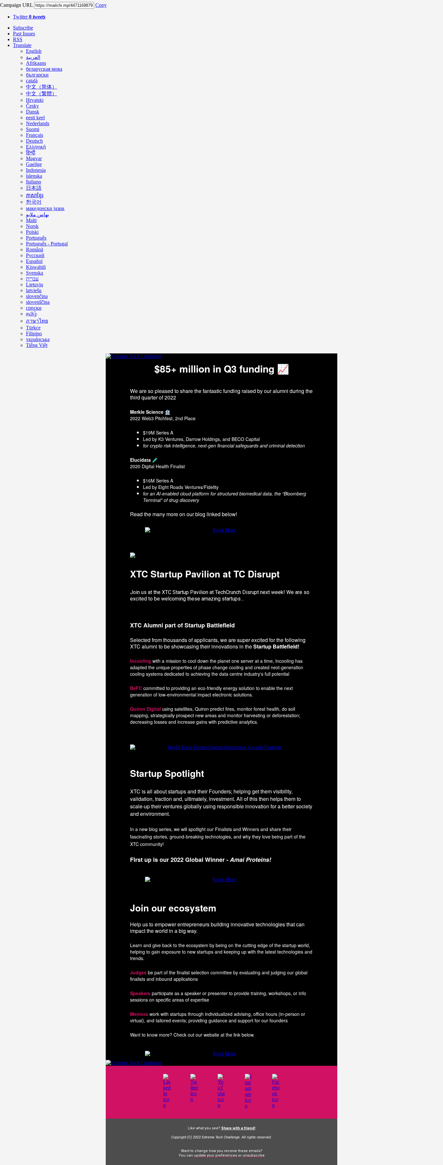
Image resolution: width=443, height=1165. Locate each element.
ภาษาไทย (37, 321)
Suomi (32, 129)
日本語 (34, 188)
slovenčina (37, 296)
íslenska (34, 176)
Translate (22, 45)
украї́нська (38, 339)
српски (34, 308)
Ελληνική (36, 146)
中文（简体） (41, 86)
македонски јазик (45, 208)
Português (36, 238)
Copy (101, 5)
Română (34, 249)
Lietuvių (34, 284)
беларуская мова (44, 69)
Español (34, 261)
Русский (35, 255)
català (32, 80)
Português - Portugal (47, 243)
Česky (32, 106)
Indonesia (36, 170)
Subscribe (23, 27)
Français (34, 135)
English (34, 51)
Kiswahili (36, 267)
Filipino (34, 333)
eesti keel (35, 117)
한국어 (34, 202)
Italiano (33, 181)
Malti (31, 220)
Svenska (34, 273)
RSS (17, 39)
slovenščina (38, 302)
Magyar (34, 158)
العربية (33, 57)
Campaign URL (16, 5)
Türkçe (33, 327)
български (37, 74)
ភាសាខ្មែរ (34, 195)
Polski (32, 232)
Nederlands (37, 123)
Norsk (32, 226)
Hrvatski (34, 100)
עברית (32, 278)
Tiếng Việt (36, 345)
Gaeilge (34, 164)
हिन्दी (30, 152)
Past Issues (24, 33)
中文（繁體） (41, 93)
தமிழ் (31, 313)
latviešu (34, 290)
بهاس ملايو (37, 214)
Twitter (29, 16)
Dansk (32, 111)
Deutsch (34, 141)
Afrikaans (36, 63)
